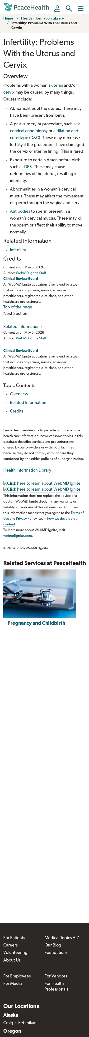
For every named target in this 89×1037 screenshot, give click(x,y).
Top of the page (17, 307)
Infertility (18, 250)
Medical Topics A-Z (62, 938)
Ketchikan (27, 1023)
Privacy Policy (26, 519)
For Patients (14, 938)
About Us (11, 960)
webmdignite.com (17, 536)
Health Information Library (42, 18)
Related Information (21, 327)
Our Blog (53, 945)
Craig (8, 1023)
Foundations (56, 953)
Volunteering (15, 953)
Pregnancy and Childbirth (36, 623)
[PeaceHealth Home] (27, 7)
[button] (69, 8)
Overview (19, 394)
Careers (10, 945)
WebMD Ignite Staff (31, 338)
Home (8, 18)
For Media (12, 984)
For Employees (17, 976)
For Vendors (56, 976)
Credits (16, 411)
